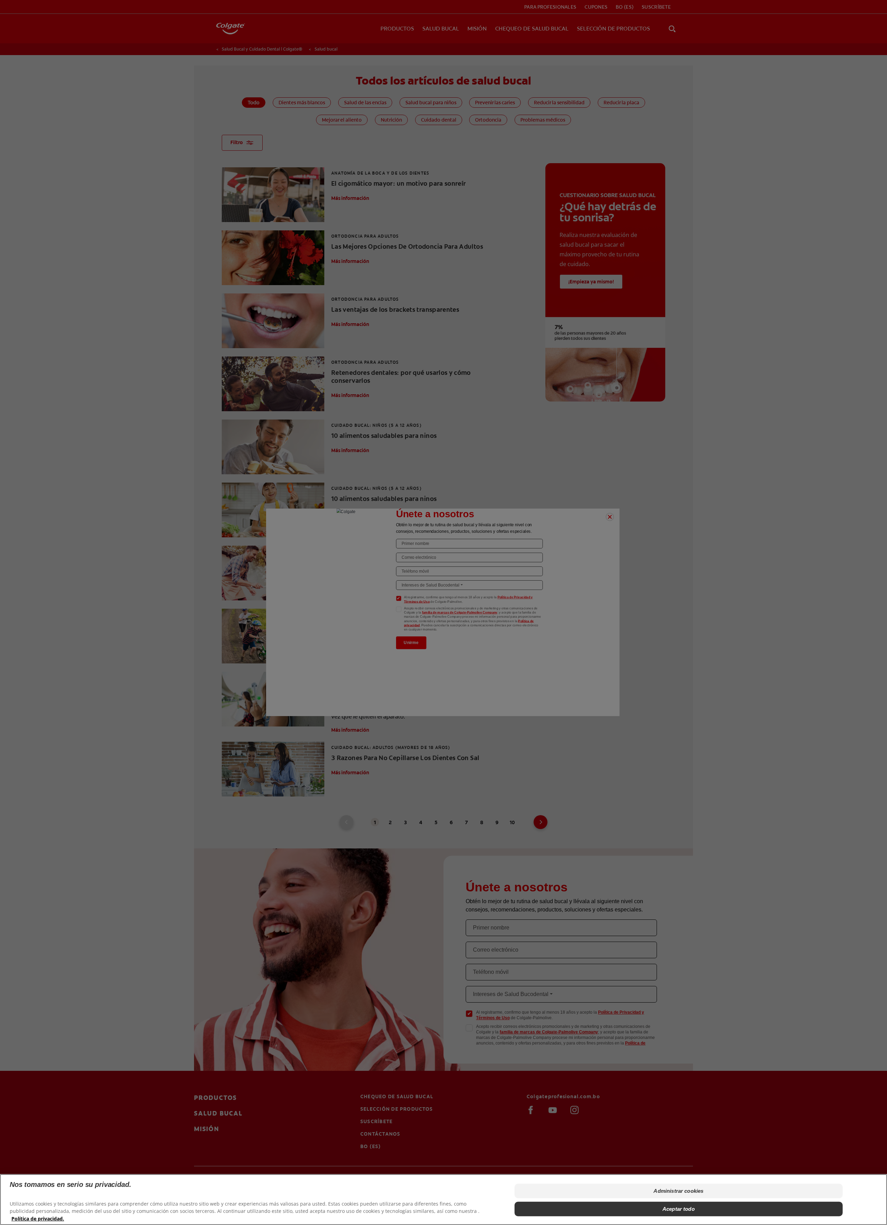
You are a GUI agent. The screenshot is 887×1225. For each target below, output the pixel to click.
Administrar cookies (678, 1191)
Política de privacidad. (37, 1218)
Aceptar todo (678, 1209)
